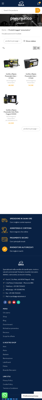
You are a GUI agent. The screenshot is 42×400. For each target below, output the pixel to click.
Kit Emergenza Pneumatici (11, 81)
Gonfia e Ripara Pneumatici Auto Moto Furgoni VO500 (11, 112)
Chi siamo (6, 313)
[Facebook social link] (5, 302)
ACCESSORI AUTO (11, 120)
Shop (5, 317)
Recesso (6, 332)
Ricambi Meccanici (9, 370)
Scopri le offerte (9, 336)
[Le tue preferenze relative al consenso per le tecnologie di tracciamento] (30, 396)
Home (4, 30)
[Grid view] (35, 48)
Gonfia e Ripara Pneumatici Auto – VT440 (31, 76)
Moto (5, 350)
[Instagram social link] (9, 302)
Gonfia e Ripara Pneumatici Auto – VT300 (11, 76)
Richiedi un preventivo (11, 328)
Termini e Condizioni (10, 388)
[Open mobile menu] (3, 3)
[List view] (38, 48)
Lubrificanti (7, 362)
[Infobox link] (21, 220)
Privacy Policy (8, 380)
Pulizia (5, 366)
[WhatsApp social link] (18, 302)
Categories (20, 23)
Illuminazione (7, 358)
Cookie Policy (8, 384)
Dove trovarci (8, 324)
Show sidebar (31, 41)
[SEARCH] (37, 10)
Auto (4, 346)
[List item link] (21, 286)
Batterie (6, 354)
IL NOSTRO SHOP (9, 343)
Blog (4, 320)
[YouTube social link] (14, 302)
